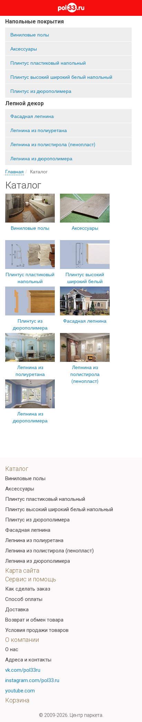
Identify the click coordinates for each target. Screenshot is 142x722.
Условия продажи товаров (37, 630)
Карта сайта (22, 570)
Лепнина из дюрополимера (41, 158)
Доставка (17, 609)
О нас (11, 649)
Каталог (16, 468)
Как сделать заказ (27, 589)
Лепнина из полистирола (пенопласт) (52, 144)
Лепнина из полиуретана (38, 130)
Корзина (17, 700)
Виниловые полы (29, 34)
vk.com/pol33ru (22, 670)
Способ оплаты (23, 599)
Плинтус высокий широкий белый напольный (61, 76)
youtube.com (20, 691)
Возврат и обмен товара (34, 620)
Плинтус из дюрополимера (40, 90)
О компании (22, 639)
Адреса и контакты (28, 660)
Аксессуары (23, 48)
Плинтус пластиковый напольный (48, 62)
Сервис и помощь (30, 579)
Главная (14, 171)
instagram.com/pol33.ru (32, 680)
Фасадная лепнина (32, 115)
